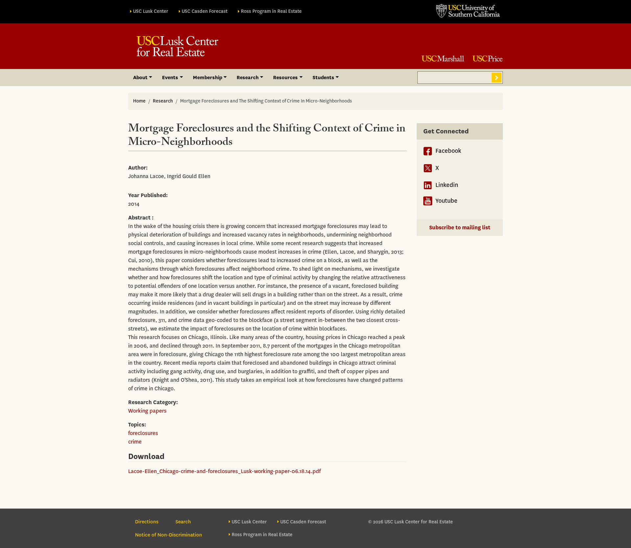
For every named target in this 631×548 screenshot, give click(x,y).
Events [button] (170, 77)
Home (139, 101)
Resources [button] (285, 77)
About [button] (140, 77)
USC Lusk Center (150, 11)
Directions (146, 521)
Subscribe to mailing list (459, 227)
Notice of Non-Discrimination (168, 535)
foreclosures (143, 433)
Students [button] (323, 77)
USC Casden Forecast (204, 11)
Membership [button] (207, 77)
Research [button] (248, 77)
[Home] (177, 46)
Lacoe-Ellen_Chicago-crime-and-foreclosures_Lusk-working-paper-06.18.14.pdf (224, 471)
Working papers (147, 410)
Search (497, 77)
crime (135, 441)
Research (163, 101)
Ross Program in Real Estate (271, 11)
